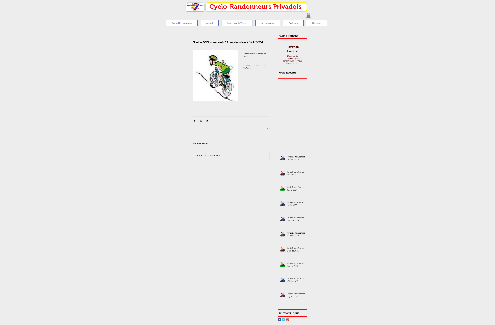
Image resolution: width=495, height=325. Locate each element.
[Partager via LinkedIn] (207, 120)
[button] (308, 15)
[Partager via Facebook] (194, 120)
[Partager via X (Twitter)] (200, 120)
